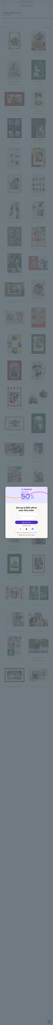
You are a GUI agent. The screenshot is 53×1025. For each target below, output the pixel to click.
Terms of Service (34, 532)
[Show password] (36, 518)
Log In (33, 535)
